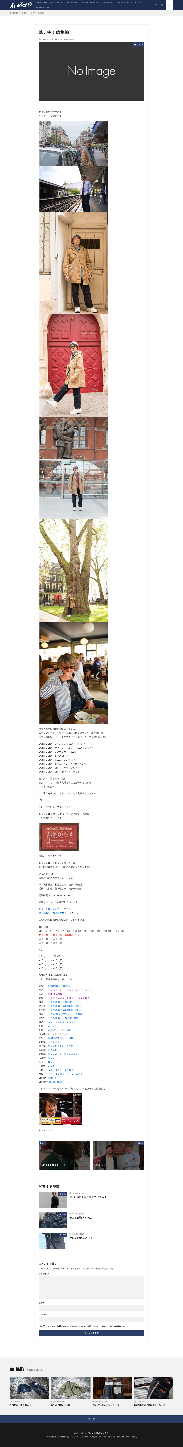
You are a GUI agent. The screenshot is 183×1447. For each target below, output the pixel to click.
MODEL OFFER (125, 2)
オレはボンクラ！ (100, 1433)
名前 (42, 1303)
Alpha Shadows (54, 1081)
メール (43, 1314)
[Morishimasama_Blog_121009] (61, 1123)
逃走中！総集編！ (37, 13)
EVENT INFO (108, 2)
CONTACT (140, 2)
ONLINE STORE (41, 7)
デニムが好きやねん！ (82, 1217)
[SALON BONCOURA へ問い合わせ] (59, 849)
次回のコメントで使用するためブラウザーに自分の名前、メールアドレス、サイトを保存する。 (84, 1326)
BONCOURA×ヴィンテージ (106, 1405)
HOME (15, 13)
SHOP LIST (72, 2)
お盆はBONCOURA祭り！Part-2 (149, 1405)
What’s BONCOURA (44, 2)
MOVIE (60, 2)
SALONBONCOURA (89, 2)
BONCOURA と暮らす (20, 1405)
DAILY (24, 13)
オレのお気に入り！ (81, 1237)
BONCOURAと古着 (60, 1405)
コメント (44, 1274)
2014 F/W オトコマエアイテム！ (88, 1197)
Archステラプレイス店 (59, 1029)
